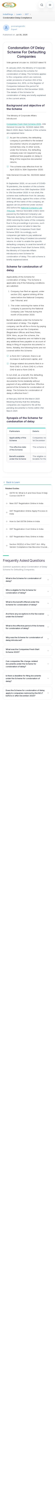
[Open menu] (50, 5)
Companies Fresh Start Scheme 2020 (24, 124)
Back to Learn (13, 482)
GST (27, 14)
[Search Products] (42, 5)
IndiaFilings (8, 14)
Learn (19, 14)
